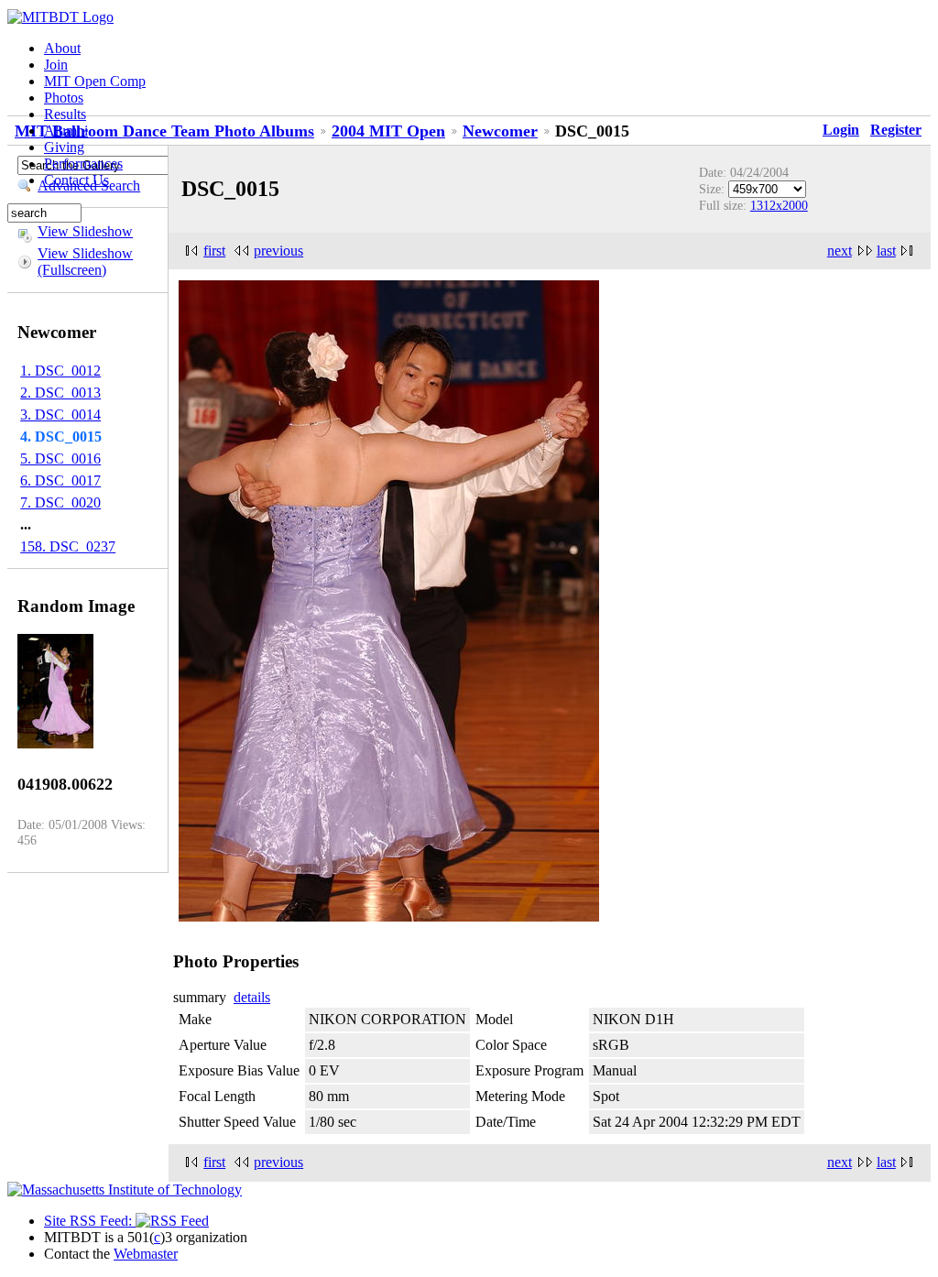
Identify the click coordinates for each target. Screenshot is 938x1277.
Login (841, 129)
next (839, 250)
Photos (63, 97)
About (62, 48)
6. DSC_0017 (60, 480)
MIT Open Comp (95, 81)
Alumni (66, 130)
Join (56, 64)
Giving (64, 147)
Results (65, 114)
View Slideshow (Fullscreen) (85, 262)
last (886, 250)
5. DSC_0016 (60, 458)
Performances (83, 163)
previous (278, 250)
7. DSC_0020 (60, 502)
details (252, 997)
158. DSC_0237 (67, 546)
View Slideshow (85, 231)
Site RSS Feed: (90, 1220)
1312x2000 (779, 205)
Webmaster (146, 1253)
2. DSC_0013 (60, 392)
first (214, 250)
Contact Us (76, 180)
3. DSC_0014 (60, 414)
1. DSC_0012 (60, 370)
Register (896, 129)
